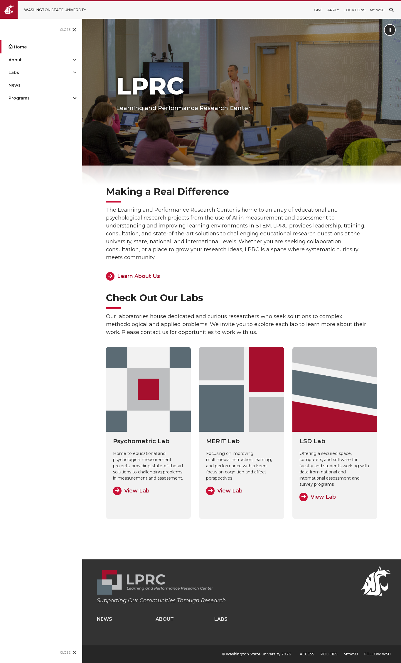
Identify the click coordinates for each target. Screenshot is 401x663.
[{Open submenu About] (74, 59)
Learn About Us (138, 276)
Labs (14, 72)
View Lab (136, 490)
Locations (354, 10)
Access (307, 654)
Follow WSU (377, 654)
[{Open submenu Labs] (74, 72)
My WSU (377, 10)
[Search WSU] (391, 10)
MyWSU (351, 654)
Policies (329, 654)
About (15, 60)
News (15, 85)
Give (318, 10)
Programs (19, 98)
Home (20, 47)
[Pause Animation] (390, 30)
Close (65, 30)
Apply (333, 10)
